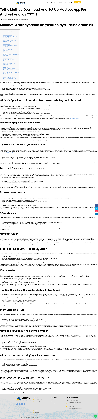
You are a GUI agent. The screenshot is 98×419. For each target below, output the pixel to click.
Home (48, 2)
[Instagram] (22, 404)
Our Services (59, 2)
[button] (95, 416)
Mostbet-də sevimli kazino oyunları (10, 45)
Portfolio (70, 2)
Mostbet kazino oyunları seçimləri (9, 60)
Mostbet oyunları (6, 44)
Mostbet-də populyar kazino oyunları (10, 36)
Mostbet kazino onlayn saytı (8, 59)
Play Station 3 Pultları (7, 64)
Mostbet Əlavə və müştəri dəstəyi (9, 40)
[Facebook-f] (17, 404)
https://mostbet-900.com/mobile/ (7, 152)
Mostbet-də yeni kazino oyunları (9, 63)
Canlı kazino (5, 46)
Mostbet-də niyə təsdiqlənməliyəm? (10, 56)
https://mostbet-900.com (74, 118)
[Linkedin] (24, 404)
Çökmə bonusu (6, 42)
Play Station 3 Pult (6, 50)
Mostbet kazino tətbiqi (7, 62)
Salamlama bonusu (7, 41)
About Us (53, 2)
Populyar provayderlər (7, 58)
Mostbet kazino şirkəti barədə (9, 68)
